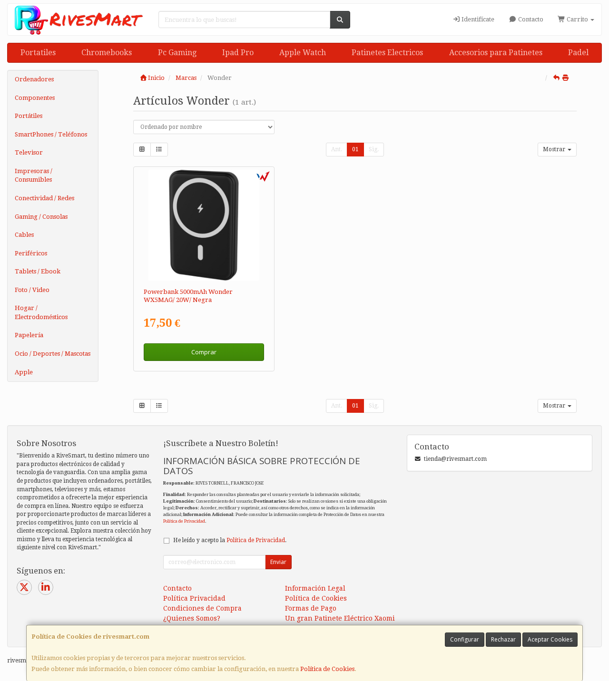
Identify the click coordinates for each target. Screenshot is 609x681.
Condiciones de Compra (202, 608)
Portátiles (28, 115)
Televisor (29, 152)
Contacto (530, 19)
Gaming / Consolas (41, 216)
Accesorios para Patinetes (495, 52)
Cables (24, 234)
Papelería (29, 335)
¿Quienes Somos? (191, 618)
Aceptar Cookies (550, 639)
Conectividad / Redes (44, 198)
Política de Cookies (327, 668)
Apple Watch (302, 52)
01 (355, 149)
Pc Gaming (177, 52)
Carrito (577, 19)
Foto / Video (32, 289)
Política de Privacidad (184, 521)
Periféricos (31, 253)
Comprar (203, 352)
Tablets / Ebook (37, 271)
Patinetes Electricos (387, 52)
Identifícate (477, 19)
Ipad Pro (238, 52)
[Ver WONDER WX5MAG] (204, 225)
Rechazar (503, 639)
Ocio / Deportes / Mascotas (52, 353)
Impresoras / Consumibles (33, 175)
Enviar (278, 562)
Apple (24, 372)
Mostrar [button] (555, 149)
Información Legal (315, 588)
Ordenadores (34, 79)
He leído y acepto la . (229, 540)
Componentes (35, 97)
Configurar (464, 639)
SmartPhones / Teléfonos (51, 134)
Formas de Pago (310, 608)
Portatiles (38, 52)
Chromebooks (106, 52)
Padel (578, 52)
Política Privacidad (194, 598)
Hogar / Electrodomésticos (41, 312)
